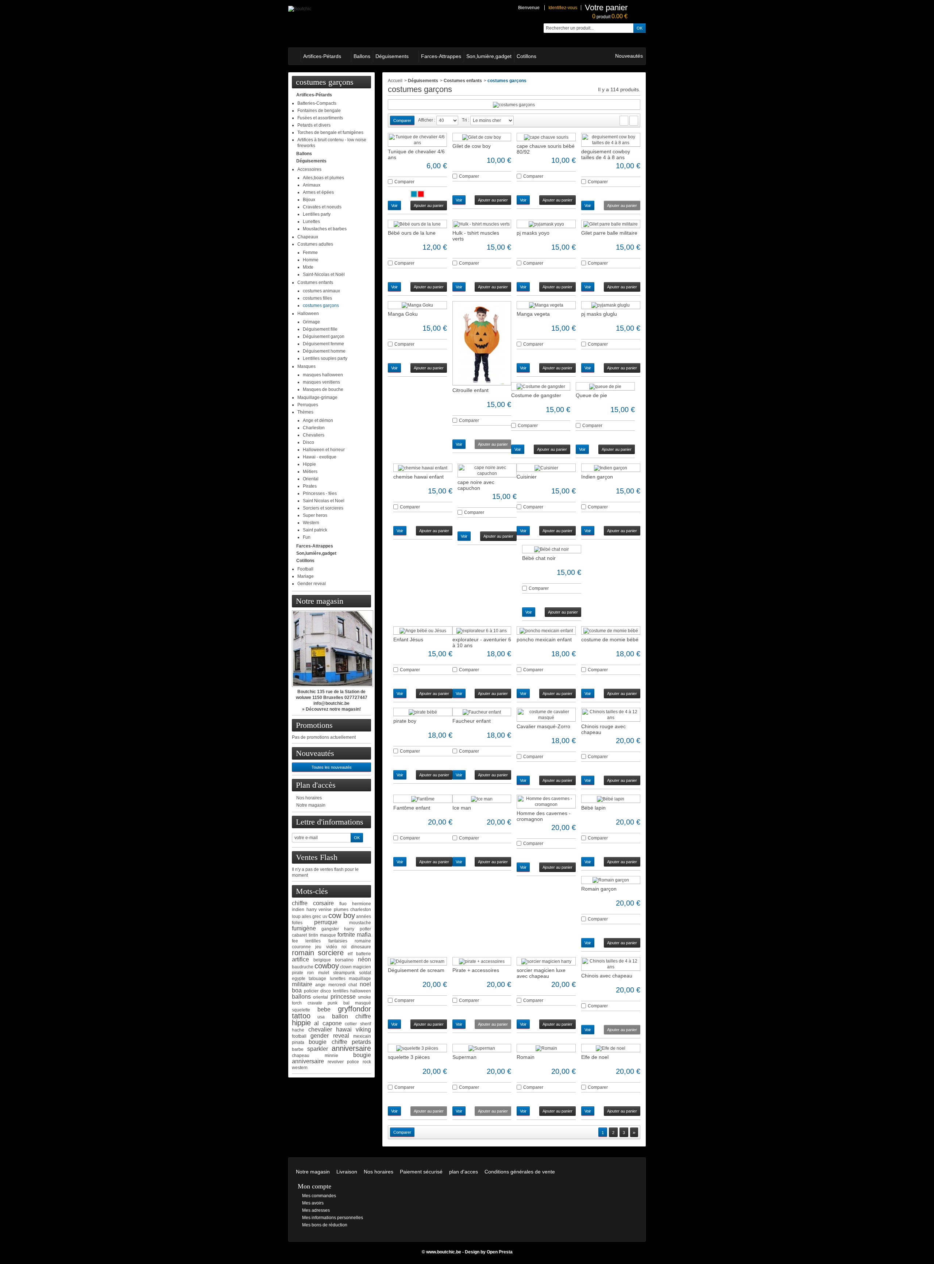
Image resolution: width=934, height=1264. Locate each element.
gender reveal (329, 1036)
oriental (320, 997)
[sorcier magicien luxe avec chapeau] (546, 961)
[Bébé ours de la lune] (417, 224)
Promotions (314, 725)
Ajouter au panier (429, 205)
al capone (328, 1023)
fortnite (346, 934)
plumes (341, 909)
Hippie (309, 464)
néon (364, 959)
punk (332, 1003)
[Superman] (482, 1048)
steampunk (344, 972)
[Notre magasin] (331, 648)
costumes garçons (321, 305)
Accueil (395, 80)
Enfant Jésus (408, 639)
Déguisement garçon (323, 336)
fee (295, 941)
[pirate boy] (422, 712)
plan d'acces (463, 1172)
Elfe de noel (595, 1057)
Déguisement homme (324, 351)
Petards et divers (314, 125)
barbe (298, 1049)
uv (325, 916)
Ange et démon (318, 420)
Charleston (314, 427)
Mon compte (314, 1186)
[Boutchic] (299, 8)
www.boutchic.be (443, 1252)
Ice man (461, 808)
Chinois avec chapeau (606, 976)
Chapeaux (307, 236)
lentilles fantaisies (326, 941)
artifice (300, 959)
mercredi (337, 984)
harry (311, 909)
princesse (343, 997)
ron (310, 972)
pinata (298, 1042)
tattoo (301, 1016)
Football (305, 569)
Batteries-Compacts (316, 103)
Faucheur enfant (471, 721)
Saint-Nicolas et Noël (324, 274)
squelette (301, 1010)
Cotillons (526, 56)
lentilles (340, 991)
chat (352, 984)
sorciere (331, 953)
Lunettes (311, 221)
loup (296, 916)
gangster (330, 928)
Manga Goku (403, 314)
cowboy (326, 966)
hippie (301, 1023)
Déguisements (392, 56)
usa (321, 1016)
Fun (306, 537)
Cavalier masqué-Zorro (543, 726)
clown (346, 966)
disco (325, 991)
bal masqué (357, 1003)
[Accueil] (294, 56)
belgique (322, 960)
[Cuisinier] (546, 468)
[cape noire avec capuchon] (487, 470)
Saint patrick (315, 530)
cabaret (299, 935)
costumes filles (317, 298)
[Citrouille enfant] (482, 343)
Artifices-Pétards (322, 56)
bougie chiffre (328, 1042)
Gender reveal (311, 583)
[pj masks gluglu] (610, 305)
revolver (336, 1061)
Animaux (311, 185)
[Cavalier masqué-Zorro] (546, 715)
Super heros (315, 515)
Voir (394, 205)
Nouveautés (629, 56)
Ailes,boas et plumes (323, 177)
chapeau (300, 1055)
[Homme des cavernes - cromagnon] (546, 801)
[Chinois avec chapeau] (610, 964)
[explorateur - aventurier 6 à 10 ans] (482, 630)
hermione (361, 903)
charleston (360, 909)
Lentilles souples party (325, 358)
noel (365, 984)
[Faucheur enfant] (482, 712)
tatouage (317, 978)
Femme (310, 252)
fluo (343, 903)
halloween (360, 991)
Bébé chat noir (539, 558)
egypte (298, 978)
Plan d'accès (316, 784)
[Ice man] (482, 799)
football (299, 1036)
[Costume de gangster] (540, 386)
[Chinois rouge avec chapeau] (610, 715)
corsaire (323, 903)
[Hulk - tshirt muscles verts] (482, 224)
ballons (301, 997)
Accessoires (309, 169)
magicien (362, 966)
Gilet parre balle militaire (609, 233)
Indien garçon (597, 477)
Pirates (310, 486)
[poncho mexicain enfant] (546, 630)
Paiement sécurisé (421, 1172)
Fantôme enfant (411, 808)
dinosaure (361, 946)
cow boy (341, 915)
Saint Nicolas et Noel (323, 500)
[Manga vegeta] (546, 305)
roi (344, 946)
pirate (297, 972)
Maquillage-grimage (317, 397)
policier (311, 991)
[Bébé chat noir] (551, 549)
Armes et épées (318, 192)
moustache (360, 922)
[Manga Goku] (417, 305)
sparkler (317, 1049)
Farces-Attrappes (441, 56)
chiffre (300, 903)
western (300, 1067)
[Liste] (633, 121)
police (353, 1061)
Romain (525, 1057)
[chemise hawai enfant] (422, 468)
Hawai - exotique (319, 457)
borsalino (344, 960)
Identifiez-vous (562, 7)
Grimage (311, 321)
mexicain (362, 1036)
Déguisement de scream (416, 970)
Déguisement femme (323, 343)
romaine (363, 941)
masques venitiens (321, 382)
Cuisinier (527, 477)
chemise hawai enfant (418, 477)
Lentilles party (317, 214)
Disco (308, 442)
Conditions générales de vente (520, 1172)
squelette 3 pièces (409, 1057)
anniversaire (351, 1048)
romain (303, 953)
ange (320, 984)
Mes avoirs (313, 1203)
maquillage (360, 978)
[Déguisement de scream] (417, 961)
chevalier (320, 1029)
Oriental (311, 478)
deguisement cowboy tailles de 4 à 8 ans (605, 154)
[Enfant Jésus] (422, 630)
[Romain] (546, 1048)
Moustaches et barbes (325, 228)
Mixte (308, 267)
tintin (313, 935)
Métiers (310, 471)
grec (316, 916)
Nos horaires (309, 797)
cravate (315, 1003)
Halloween (308, 313)
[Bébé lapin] (610, 799)
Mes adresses (316, 1210)
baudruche (302, 966)
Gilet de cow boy (471, 146)
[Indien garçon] (610, 468)
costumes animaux (321, 290)
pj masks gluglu (599, 314)
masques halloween (323, 374)
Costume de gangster (536, 395)
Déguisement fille (320, 329)
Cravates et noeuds (322, 207)
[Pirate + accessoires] (482, 961)
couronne (301, 946)
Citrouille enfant (470, 390)
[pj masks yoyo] (546, 224)
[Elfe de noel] (610, 1048)
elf (350, 953)
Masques (306, 366)
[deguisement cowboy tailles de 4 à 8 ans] (610, 140)
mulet (323, 972)
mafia (364, 934)
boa (297, 990)
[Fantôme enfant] (422, 799)
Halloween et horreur (324, 449)
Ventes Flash (316, 857)
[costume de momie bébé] (610, 630)
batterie (363, 953)
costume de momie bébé (609, 639)
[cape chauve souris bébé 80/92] (546, 137)
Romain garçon (599, 889)
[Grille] (624, 121)
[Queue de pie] (605, 386)
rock (367, 1061)
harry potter (357, 928)
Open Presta (500, 1252)
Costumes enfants (315, 282)
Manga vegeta (533, 314)
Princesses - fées (320, 493)
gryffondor (354, 1009)
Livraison (346, 1172)
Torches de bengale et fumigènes (330, 132)
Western (311, 522)
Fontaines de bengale (319, 110)
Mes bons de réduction (324, 1224)
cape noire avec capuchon (476, 485)
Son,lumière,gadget (489, 56)
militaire (302, 984)
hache (298, 1030)
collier (351, 1023)
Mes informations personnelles (332, 1217)
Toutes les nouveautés (332, 767)
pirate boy (404, 721)
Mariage (305, 576)
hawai (344, 1029)
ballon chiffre (351, 1016)
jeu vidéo (326, 946)
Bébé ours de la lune (412, 233)
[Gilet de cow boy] (482, 137)
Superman (464, 1057)
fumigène (304, 928)
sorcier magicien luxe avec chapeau (541, 973)
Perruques (307, 404)
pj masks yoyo (533, 233)
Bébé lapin (593, 808)
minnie (331, 1055)
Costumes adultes (315, 244)
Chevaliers (313, 435)
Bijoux (309, 199)
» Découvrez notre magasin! (331, 709)
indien (298, 909)
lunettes (338, 978)
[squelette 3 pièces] (417, 1048)
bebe (324, 1009)
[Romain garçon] (610, 880)
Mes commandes (319, 1195)
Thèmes (305, 412)
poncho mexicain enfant (544, 639)
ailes (306, 916)
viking (363, 1029)
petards (361, 1042)
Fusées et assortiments (320, 117)
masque (328, 935)
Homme (311, 259)
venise (325, 909)
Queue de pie (591, 395)
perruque (325, 922)
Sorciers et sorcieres (323, 508)
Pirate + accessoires (475, 970)
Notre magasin (319, 601)
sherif (365, 1023)
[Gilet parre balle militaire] (610, 224)
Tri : (465, 120)
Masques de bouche (323, 389)
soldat (365, 972)
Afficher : (426, 120)
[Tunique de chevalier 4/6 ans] (417, 140)
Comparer (404, 181)
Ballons (362, 56)
